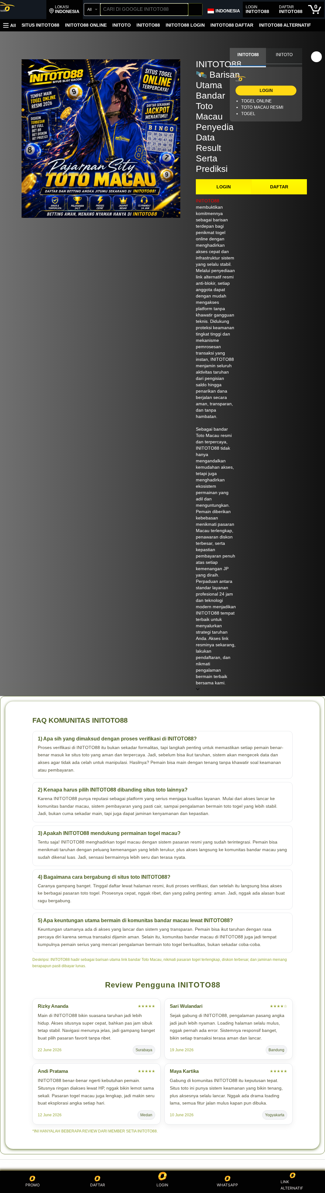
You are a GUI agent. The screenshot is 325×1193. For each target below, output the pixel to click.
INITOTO (121, 25)
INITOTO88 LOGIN (185, 25)
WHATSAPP (227, 1185)
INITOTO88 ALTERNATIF (285, 25)
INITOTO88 (148, 25)
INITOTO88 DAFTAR (231, 25)
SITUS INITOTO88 (40, 25)
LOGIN (223, 186)
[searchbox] (144, 9)
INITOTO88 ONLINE (86, 25)
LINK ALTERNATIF (292, 1184)
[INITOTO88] (23, 10)
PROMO (32, 1185)
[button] (64, 9)
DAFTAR (279, 186)
